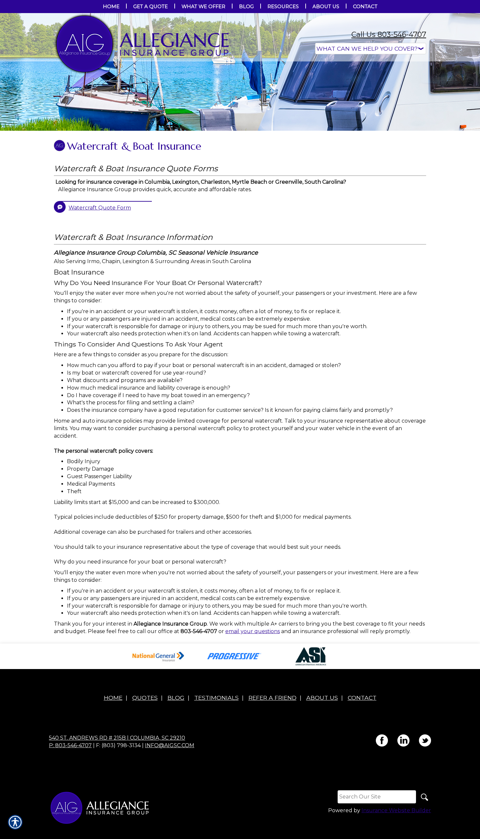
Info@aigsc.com (169, 745)
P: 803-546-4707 (70, 745)
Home (113, 697)
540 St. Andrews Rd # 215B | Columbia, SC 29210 (117, 738)
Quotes (145, 697)
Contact (362, 697)
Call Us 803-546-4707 (388, 34)
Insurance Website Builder (396, 810)
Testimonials (216, 697)
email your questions (252, 631)
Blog (176, 697)
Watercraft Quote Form (100, 208)
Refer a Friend (272, 697)
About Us (322, 697)
